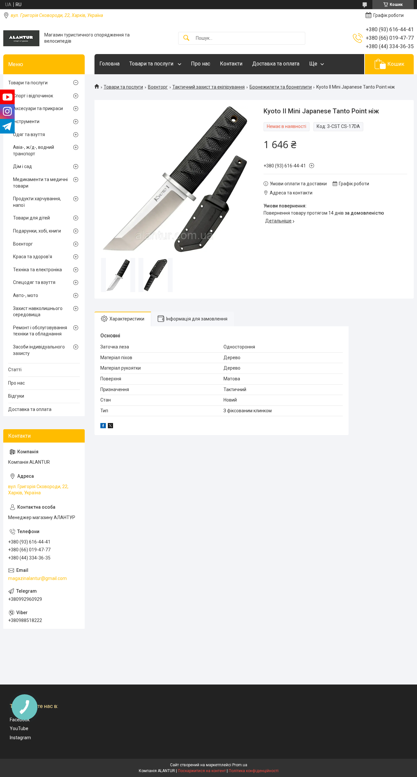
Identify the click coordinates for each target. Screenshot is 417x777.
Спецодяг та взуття (34, 282)
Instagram (20, 737)
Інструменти (26, 121)
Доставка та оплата (275, 64)
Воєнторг (158, 87)
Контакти (231, 64)
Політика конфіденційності (254, 771)
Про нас (200, 64)
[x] (110, 426)
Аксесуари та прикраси (38, 108)
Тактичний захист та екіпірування (208, 87)
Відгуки (16, 396)
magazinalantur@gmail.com (37, 578)
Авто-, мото (25, 295)
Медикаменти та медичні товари (40, 183)
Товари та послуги (152, 64)
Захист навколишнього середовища (38, 312)
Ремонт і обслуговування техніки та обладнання (40, 331)
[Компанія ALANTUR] (21, 38)
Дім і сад (22, 166)
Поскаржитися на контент (202, 771)
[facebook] (103, 426)
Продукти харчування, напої (37, 202)
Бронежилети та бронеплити (281, 87)
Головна (109, 64)
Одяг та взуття (29, 134)
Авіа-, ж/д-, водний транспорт (33, 150)
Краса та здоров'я (32, 256)
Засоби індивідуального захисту (39, 350)
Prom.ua (239, 765)
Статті (15, 369)
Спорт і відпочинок (33, 95)
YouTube (19, 728)
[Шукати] (186, 38)
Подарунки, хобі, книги (37, 230)
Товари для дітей (31, 217)
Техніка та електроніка (37, 269)
